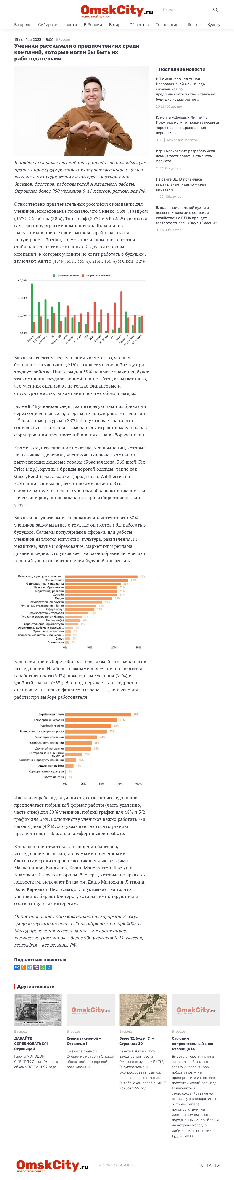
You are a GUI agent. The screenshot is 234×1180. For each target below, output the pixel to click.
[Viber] (36, 967)
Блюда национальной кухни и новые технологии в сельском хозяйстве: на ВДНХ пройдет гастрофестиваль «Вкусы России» (186, 215)
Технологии (167, 24)
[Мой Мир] (49, 967)
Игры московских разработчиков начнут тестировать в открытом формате (185, 156)
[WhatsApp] (42, 967)
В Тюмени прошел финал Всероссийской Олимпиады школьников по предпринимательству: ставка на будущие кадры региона (185, 89)
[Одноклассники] (23, 967)
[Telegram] (29, 967)
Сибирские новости (57, 24)
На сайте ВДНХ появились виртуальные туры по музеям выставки (182, 184)
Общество (139, 24)
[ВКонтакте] (17, 967)
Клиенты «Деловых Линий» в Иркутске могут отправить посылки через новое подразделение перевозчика (187, 125)
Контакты (209, 1165)
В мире (116, 24)
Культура (216, 24)
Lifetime (193, 24)
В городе (22, 24)
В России (93, 24)
